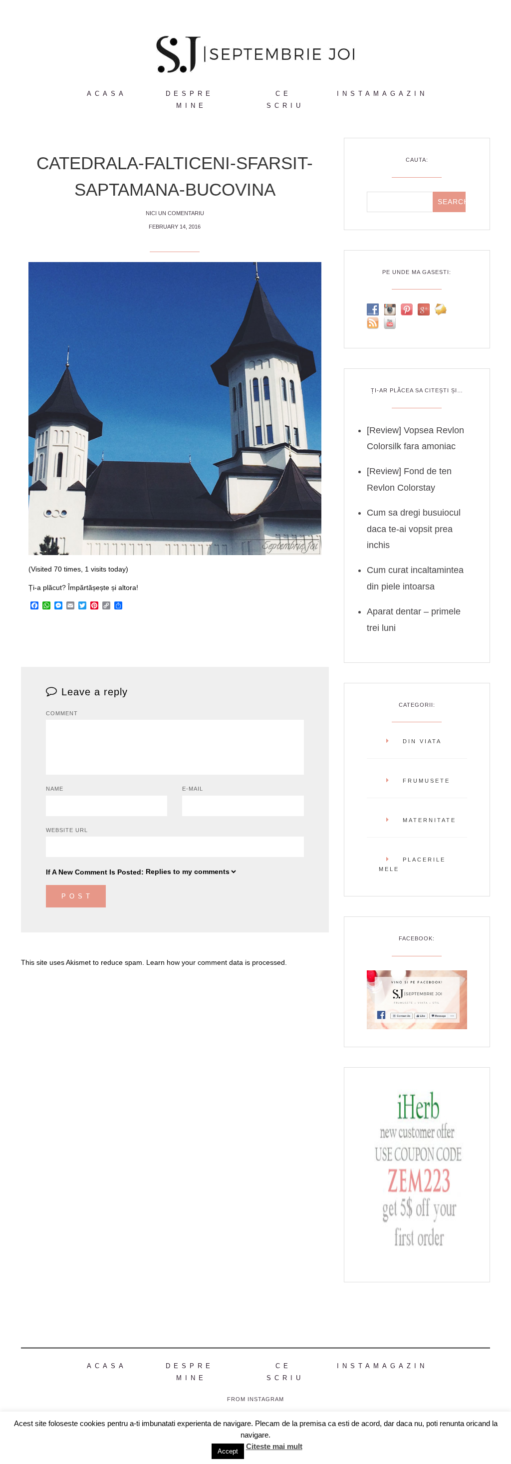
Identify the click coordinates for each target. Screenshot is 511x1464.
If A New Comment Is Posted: (95, 872)
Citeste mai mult (274, 1446)
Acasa (107, 93)
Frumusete (426, 781)
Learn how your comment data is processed (215, 962)
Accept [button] (228, 1451)
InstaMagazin (382, 93)
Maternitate (429, 820)
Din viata (422, 741)
